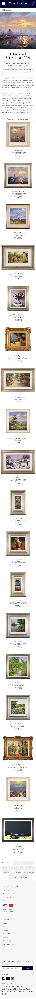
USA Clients (5, 910)
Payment (5, 923)
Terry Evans (16, 863)
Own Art (5, 927)
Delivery (5, 930)
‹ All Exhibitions (6, 10)
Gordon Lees (6, 868)
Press (4, 900)
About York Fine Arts (9, 893)
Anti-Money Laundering (9, 944)
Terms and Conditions (9, 934)
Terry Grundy (17, 872)
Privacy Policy (7, 941)
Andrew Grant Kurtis (27, 863)
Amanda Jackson (7, 872)
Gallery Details (10, 887)
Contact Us (6, 890)
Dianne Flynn (23, 877)
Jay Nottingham (30, 868)
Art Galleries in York (8, 897)
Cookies (5, 948)
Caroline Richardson (29, 872)
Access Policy (6, 937)
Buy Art (6, 920)
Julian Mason (13, 877)
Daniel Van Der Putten (17, 868)
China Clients (11, 910)
